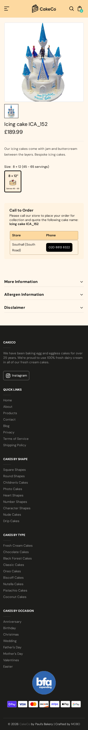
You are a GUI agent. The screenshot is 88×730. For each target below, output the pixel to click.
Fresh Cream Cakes (18, 545)
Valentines (11, 660)
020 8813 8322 (59, 247)
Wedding (9, 641)
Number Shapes (15, 502)
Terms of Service (16, 439)
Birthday (9, 628)
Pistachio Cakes (15, 590)
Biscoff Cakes (13, 577)
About (7, 407)
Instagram (19, 375)
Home (7, 400)
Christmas (11, 634)
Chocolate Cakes (16, 552)
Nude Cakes (12, 514)
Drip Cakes (11, 521)
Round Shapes (14, 476)
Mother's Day (13, 654)
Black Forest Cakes (17, 558)
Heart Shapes (13, 495)
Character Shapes (17, 508)
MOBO (75, 724)
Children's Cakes (15, 482)
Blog (6, 426)
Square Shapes (14, 470)
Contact (9, 419)
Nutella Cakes (13, 584)
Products (10, 413)
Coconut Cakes (14, 597)
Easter (8, 666)
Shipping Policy (14, 445)
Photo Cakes (12, 489)
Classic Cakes (13, 565)
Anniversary (12, 622)
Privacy (8, 432)
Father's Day (12, 647)
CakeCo (24, 724)
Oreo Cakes (12, 571)
